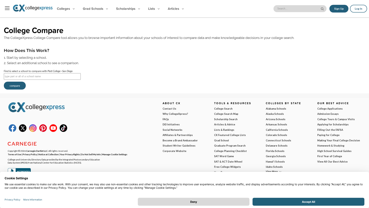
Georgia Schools (276, 156)
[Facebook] (12, 130)
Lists (152, 8)
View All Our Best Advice (332, 161)
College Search (223, 108)
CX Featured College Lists (230, 135)
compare (15, 85)
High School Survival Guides (334, 151)
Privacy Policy (30, 154)
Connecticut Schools (278, 140)
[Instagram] (33, 130)
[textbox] (42, 76)
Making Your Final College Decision (338, 140)
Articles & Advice (224, 124)
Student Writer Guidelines (179, 145)
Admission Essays (328, 113)
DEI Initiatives (171, 124)
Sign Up (339, 8)
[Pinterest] (43, 130)
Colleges (63, 8)
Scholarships (126, 8)
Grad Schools (93, 8)
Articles (174, 8)
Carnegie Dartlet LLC (37, 150)
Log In (358, 8)
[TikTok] (63, 130)
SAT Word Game (224, 156)
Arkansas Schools (276, 124)
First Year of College (329, 156)
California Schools (277, 129)
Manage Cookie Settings (114, 154)
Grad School (221, 140)
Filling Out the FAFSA (330, 129)
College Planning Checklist (230, 151)
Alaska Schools (275, 113)
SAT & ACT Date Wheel (228, 161)
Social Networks (172, 129)
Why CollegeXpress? (175, 113)
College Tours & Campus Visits (336, 119)
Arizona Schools (275, 119)
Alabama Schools (276, 108)
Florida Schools (275, 151)
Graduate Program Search (230, 145)
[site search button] (322, 8)
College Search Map (226, 113)
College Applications (330, 108)
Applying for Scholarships (333, 124)
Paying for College (328, 135)
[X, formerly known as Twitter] (22, 130)
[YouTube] (53, 130)
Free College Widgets (227, 166)
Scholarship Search (226, 119)
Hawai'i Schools (275, 161)
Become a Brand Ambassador (180, 140)
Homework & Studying (330, 145)
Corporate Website (174, 151)
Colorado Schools (276, 135)
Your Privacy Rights (70, 154)
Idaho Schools (274, 166)
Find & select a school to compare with (38, 71)
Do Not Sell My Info (91, 154)
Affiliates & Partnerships (178, 135)
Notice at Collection (48, 154)
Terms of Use (14, 154)
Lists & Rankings (224, 129)
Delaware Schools (277, 145)
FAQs (166, 119)
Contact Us (169, 108)
